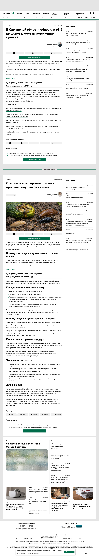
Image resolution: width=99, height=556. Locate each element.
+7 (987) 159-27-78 (26, 526)
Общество (68, 76)
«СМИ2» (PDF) (53, 548)
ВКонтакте (46, 143)
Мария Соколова (52, 194)
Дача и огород (11, 195)
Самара (9, 25)
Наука (67, 40)
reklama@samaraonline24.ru (26, 529)
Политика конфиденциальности (86, 553)
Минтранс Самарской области (23, 101)
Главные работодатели (34, 57)
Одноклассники (57, 143)
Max (16, 53)
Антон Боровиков (51, 44)
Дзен (35, 53)
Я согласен (69, 552)
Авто (52, 463)
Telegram (54, 53)
